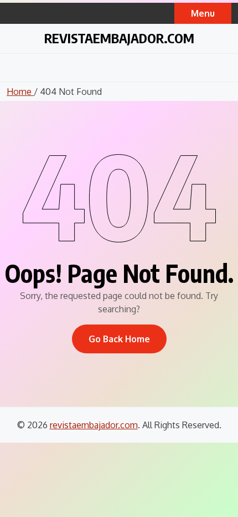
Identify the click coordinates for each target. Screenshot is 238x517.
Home (20, 91)
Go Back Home (119, 338)
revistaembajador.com (119, 37)
